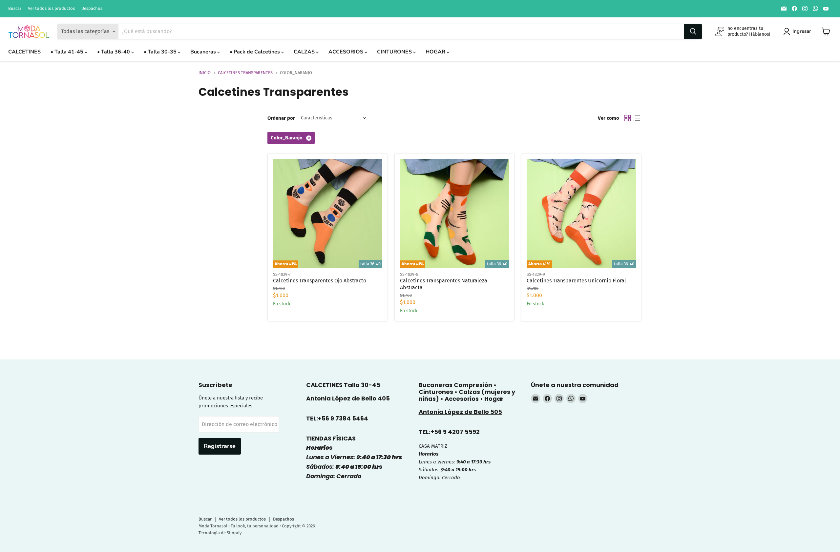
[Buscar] (693, 31)
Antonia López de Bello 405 (348, 398)
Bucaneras (203, 51)
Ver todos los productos (51, 8)
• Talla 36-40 (114, 51)
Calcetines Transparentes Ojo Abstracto (319, 280)
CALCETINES (24, 51)
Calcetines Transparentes (245, 73)
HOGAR (436, 51)
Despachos (91, 8)
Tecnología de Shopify (220, 532)
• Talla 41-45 (68, 51)
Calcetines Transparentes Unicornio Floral (576, 280)
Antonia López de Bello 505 (460, 412)
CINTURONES (395, 51)
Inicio (205, 73)
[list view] (636, 118)
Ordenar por (281, 118)
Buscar (14, 8)
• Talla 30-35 (161, 51)
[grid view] (627, 118)
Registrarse (220, 446)
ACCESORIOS (346, 51)
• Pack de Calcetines (255, 51)
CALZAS (305, 51)
